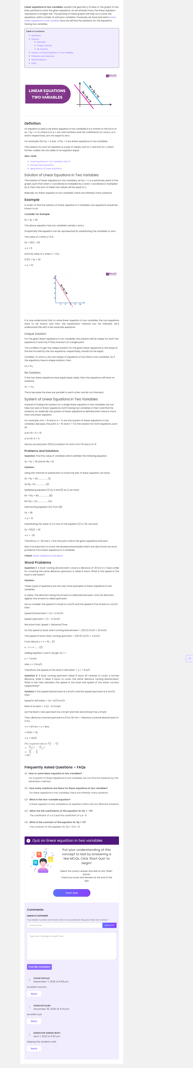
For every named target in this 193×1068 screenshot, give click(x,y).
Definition (36, 35)
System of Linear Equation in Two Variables (52, 52)
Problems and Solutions (42, 56)
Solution (35, 39)
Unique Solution (44, 45)
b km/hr (110, 691)
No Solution (42, 49)
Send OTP (109, 925)
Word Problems (38, 59)
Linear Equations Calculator (48, 555)
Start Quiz (72, 893)
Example (41, 42)
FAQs (33, 63)
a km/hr (70, 691)
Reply (34, 993)
